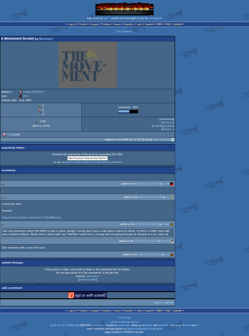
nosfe (166, 183)
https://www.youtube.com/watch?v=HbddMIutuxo (31, 217)
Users (117, 24)
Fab (9, 134)
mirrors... (168, 129)
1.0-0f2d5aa (69, 325)
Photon (165, 241)
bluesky (106, 162)
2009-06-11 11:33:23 (147, 183)
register (168, 302)
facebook (67, 162)
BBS (159, 24)
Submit (177, 24)
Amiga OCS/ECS (31, 91)
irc (197, 325)
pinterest (87, 162)
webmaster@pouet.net (139, 328)
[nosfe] (171, 183)
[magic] (171, 224)
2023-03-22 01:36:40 (145, 241)
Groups (94, 24)
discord (186, 325)
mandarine (155, 18)
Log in (72, 24)
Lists (138, 24)
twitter (77, 162)
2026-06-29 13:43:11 (149, 254)
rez (167, 197)
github (159, 328)
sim (167, 254)
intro (23, 95)
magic (166, 224)
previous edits (87, 279)
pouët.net (55, 325)
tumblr (97, 162)
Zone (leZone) (161, 139)
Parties (105, 24)
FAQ (167, 24)
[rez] (171, 197)
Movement (46, 38)
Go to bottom (125, 31)
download (167, 119)
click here (92, 276)
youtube (169, 125)
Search (148, 24)
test (106, 18)
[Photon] (171, 241)
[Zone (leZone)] (172, 139)
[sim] (171, 254)
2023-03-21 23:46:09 (146, 224)
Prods (82, 24)
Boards (128, 24)
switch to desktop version (124, 322)
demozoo (168, 122)
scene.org (123, 325)
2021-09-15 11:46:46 (150, 197)
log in (157, 302)
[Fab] (4, 134)
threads (117, 162)
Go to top (124, 317)
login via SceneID (93, 296)
